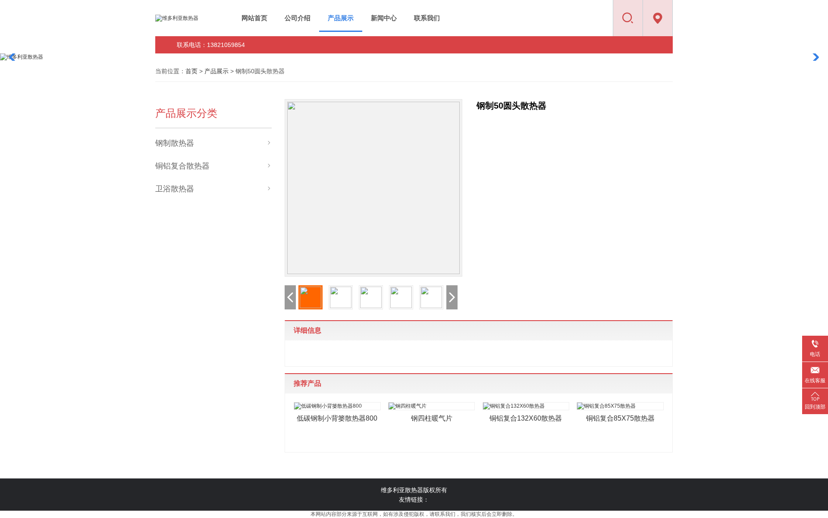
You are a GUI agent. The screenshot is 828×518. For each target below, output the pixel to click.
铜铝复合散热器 (182, 166)
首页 (191, 71)
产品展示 (216, 71)
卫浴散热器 (174, 188)
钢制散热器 (174, 143)
